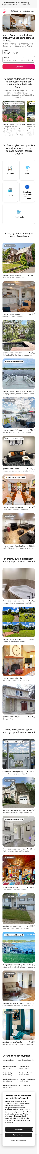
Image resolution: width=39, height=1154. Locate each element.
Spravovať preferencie (18, 1140)
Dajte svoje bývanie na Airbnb (22, 11)
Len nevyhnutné (18, 1135)
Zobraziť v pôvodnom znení (20, 5)
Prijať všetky (19, 1129)
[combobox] (18, 53)
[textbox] (10, 60)
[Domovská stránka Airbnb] (4, 11)
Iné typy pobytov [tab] (8, 1060)
